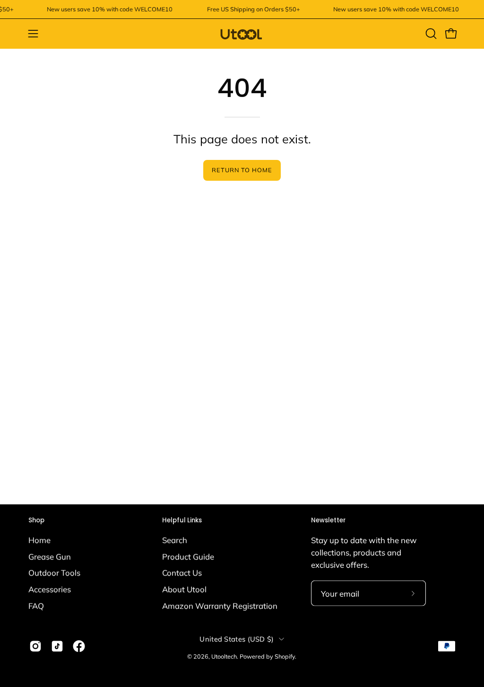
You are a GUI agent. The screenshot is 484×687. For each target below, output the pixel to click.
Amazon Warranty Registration (219, 605)
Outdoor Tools (54, 573)
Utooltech (224, 656)
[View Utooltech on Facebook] (79, 646)
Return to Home (242, 170)
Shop (36, 521)
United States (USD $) (236, 638)
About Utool (184, 589)
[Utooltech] (242, 34)
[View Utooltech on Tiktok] (57, 646)
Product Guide (188, 556)
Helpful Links (182, 521)
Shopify (285, 656)
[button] (430, 33)
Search (174, 540)
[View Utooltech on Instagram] (35, 646)
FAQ (36, 605)
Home (39, 540)
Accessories (49, 589)
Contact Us (182, 573)
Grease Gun (49, 556)
